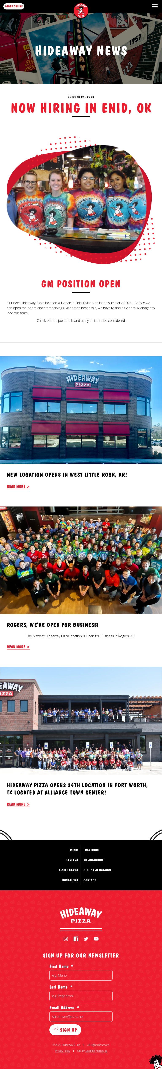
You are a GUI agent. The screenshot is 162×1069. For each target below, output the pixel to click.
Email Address (64, 1007)
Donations (70, 880)
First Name (61, 966)
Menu (74, 850)
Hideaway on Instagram (66, 939)
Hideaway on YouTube (96, 939)
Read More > (18, 486)
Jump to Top (142, 823)
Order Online (14, 6)
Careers (72, 860)
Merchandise (94, 860)
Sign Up (68, 1030)
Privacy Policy (62, 1051)
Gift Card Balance (98, 870)
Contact (90, 880)
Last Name (60, 987)
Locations (91, 850)
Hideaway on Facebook (76, 939)
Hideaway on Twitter (86, 939)
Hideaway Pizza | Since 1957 (81, 11)
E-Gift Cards (68, 870)
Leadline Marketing (96, 1051)
